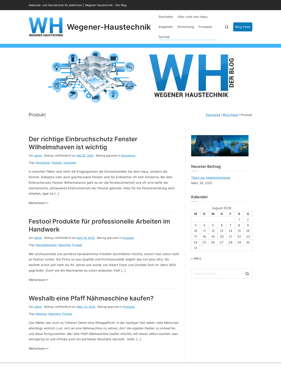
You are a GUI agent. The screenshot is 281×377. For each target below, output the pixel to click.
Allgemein (165, 27)
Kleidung (41, 313)
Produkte (205, 27)
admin (38, 155)
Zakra (165, 370)
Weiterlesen (37, 203)
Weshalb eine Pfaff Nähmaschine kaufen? (91, 298)
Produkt (57, 162)
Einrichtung (186, 27)
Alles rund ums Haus (193, 17)
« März (196, 258)
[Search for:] (221, 273)
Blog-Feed (242, 27)
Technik (164, 37)
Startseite (165, 17)
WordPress (182, 370)
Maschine (64, 244)
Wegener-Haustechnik (109, 27)
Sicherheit (69, 162)
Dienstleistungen (46, 244)
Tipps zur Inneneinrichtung (210, 178)
